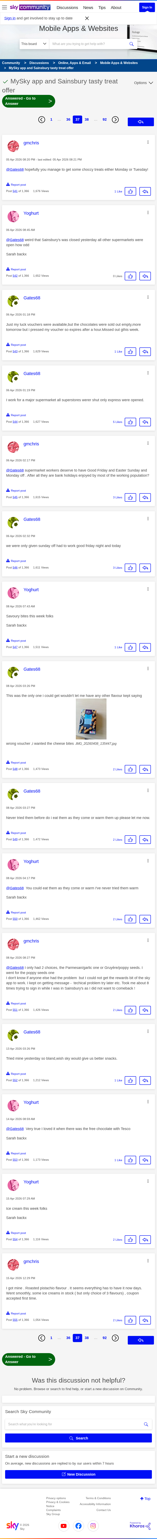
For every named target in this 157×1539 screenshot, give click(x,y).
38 (87, 119)
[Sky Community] (30, 7)
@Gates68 (15, 169)
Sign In (147, 7)
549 (15, 839)
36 (68, 119)
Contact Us (103, 1510)
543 (15, 351)
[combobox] (89, 44)
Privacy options (56, 1498)
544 (15, 421)
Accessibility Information (95, 1504)
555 (15, 1319)
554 (15, 1239)
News (88, 7)
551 (15, 1009)
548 (15, 769)
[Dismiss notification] (87, 18)
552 (15, 1080)
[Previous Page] (42, 120)
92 (105, 119)
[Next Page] (115, 120)
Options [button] (140, 83)
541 (15, 191)
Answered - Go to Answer (28, 101)
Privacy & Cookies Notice (58, 1504)
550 (15, 918)
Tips (102, 7)
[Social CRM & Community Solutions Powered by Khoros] (140, 1526)
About (116, 7)
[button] (148, 142)
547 (15, 647)
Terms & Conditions (98, 1498)
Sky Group (53, 1514)
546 (15, 567)
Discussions (67, 7)
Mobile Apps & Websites (78, 28)
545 (15, 497)
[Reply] (145, 191)
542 (15, 275)
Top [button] (147, 1499)
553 (15, 1159)
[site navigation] (4, 7)
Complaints (53, 1510)
